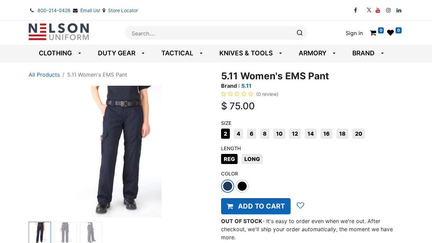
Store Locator (123, 10)
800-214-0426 (54, 10)
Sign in (354, 33)
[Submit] (299, 32)
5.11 (246, 85)
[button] (42, 151)
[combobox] (216, 32)
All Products (44, 74)
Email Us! (91, 10)
